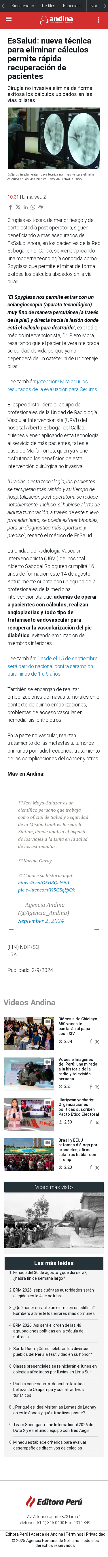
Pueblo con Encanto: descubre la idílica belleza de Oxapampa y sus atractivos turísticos (49, 1389)
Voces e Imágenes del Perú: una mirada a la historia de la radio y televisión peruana (77, 1069)
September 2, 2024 (41, 920)
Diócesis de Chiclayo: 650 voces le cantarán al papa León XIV (78, 1026)
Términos (75, 1534)
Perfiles (48, 5)
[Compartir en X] (97, 1041)
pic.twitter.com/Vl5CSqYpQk (46, 890)
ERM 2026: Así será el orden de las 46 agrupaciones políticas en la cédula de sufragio (48, 1331)
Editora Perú (16, 1534)
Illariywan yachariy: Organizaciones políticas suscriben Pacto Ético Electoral (78, 1107)
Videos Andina (29, 1002)
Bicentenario (23, 5)
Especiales (73, 5)
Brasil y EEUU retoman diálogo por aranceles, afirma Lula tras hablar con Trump (78, 1150)
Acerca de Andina (47, 1534)
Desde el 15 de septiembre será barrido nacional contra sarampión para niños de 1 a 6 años (52, 666)
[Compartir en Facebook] (91, 1041)
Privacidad (95, 1534)
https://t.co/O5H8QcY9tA (43, 882)
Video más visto (54, 1187)
